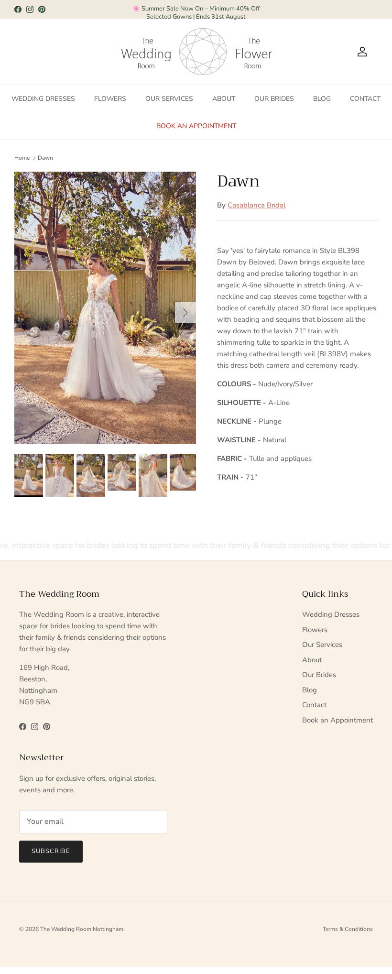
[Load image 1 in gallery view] (105, 308)
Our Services (169, 98)
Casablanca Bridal (256, 205)
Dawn (45, 158)
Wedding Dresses (43, 98)
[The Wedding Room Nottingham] (178, 51)
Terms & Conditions (348, 929)
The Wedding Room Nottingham (81, 929)
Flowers (110, 98)
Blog (322, 98)
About (223, 98)
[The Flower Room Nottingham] (254, 51)
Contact (365, 98)
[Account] (360, 51)
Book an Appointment (196, 126)
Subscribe (51, 851)
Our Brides (274, 98)
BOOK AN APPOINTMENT (196, 11)
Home (22, 158)
